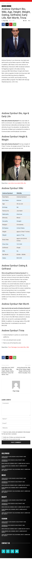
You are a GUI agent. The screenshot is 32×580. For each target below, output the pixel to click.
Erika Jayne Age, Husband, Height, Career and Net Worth (16, 463)
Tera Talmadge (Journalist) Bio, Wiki (18, 347)
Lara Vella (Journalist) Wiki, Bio (17, 183)
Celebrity (8, 3)
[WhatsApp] (14, 24)
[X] (7, 24)
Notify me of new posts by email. (11, 439)
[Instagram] (8, 551)
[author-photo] (16, 388)
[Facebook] (3, 24)
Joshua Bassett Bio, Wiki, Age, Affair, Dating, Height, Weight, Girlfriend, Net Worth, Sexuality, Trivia (23, 370)
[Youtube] (17, 551)
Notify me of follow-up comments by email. (14, 437)
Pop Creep (5, 20)
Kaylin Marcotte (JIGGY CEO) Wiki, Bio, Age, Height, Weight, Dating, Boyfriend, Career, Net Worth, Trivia (8, 371)
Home (3, 3)
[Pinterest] (10, 24)
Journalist (9, 6)
